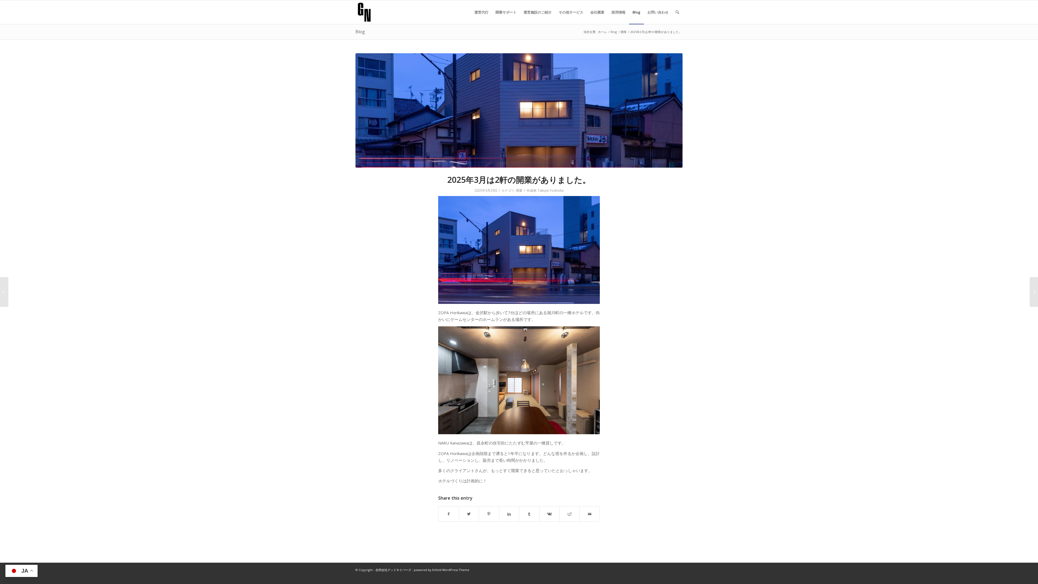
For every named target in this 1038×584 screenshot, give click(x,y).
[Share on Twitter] (469, 514)
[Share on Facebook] (448, 514)
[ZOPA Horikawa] (519, 110)
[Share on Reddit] (570, 514)
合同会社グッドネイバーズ (393, 570)
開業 (519, 190)
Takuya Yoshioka (551, 190)
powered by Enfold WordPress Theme (441, 570)
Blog (360, 32)
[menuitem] (481, 12)
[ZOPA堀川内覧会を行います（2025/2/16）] (4, 292)
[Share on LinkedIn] (509, 514)
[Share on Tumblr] (529, 514)
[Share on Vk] (550, 514)
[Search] (677, 12)
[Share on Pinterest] (489, 514)
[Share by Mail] (590, 514)
